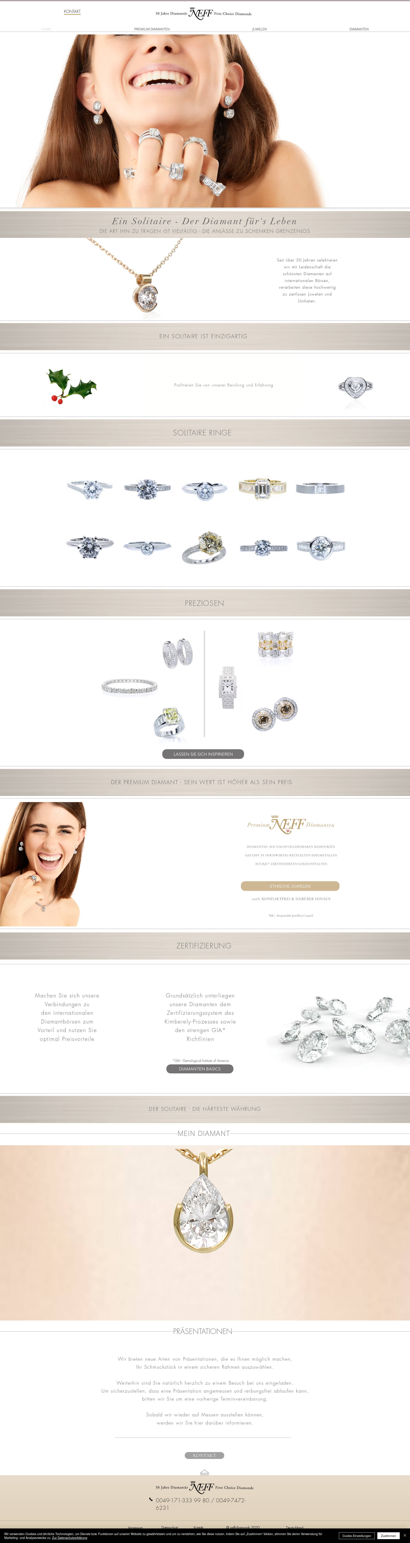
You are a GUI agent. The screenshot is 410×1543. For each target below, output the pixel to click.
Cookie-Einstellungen (357, 1536)
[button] (72, 11)
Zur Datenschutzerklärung (69, 1538)
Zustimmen (388, 1536)
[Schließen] (404, 1536)
